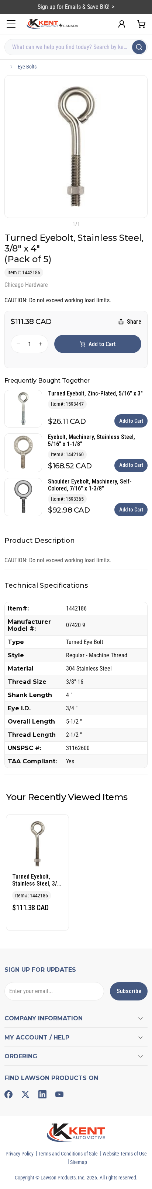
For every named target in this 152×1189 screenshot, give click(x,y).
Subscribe (129, 991)
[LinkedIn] (42, 1094)
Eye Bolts (27, 67)
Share (134, 321)
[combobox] (76, 47)
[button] (64, 224)
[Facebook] (8, 1094)
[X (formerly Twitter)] (25, 1094)
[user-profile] (121, 24)
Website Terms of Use (125, 1154)
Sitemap (78, 1162)
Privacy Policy (20, 1154)
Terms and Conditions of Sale (68, 1154)
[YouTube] (59, 1094)
